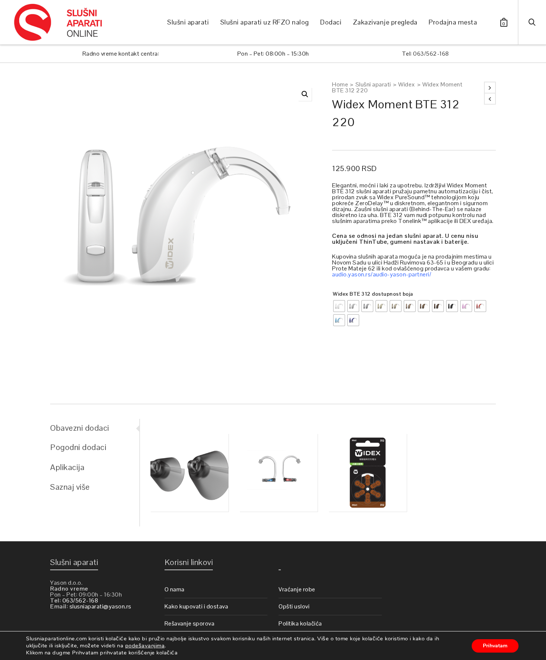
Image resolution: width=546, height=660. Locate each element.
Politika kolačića (300, 623)
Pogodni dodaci (78, 447)
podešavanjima (145, 645)
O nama (175, 589)
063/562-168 (431, 54)
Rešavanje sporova (190, 623)
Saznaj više (70, 487)
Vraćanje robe (297, 589)
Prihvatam (495, 645)
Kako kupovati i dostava (196, 606)
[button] (305, 94)
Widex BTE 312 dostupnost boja (373, 293)
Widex (406, 85)
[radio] (339, 306)
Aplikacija (67, 467)
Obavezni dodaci (79, 428)
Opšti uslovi (294, 606)
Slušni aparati (373, 85)
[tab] (94, 427)
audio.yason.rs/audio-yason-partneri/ (381, 274)
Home (340, 85)
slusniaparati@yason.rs (100, 606)
